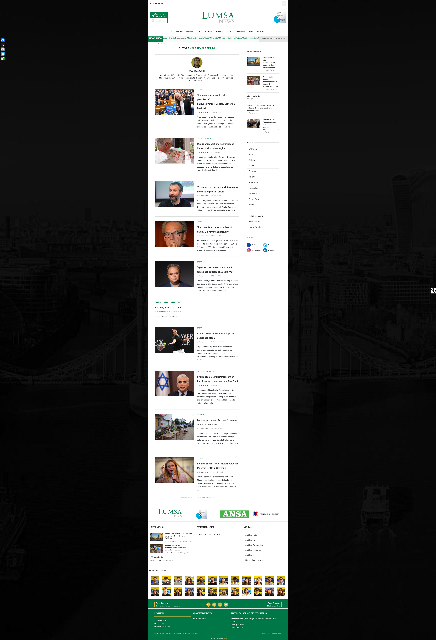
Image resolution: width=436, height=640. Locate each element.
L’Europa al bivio (253, 96)
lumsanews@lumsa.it (162, 626)
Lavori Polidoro (256, 227)
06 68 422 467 (201, 619)
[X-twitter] (220, 605)
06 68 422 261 (159, 623)
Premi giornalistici (237, 625)
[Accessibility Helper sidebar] (433, 290)
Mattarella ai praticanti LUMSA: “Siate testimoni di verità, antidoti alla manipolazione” (262, 108)
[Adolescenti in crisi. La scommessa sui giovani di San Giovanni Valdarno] (253, 61)
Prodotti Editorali (237, 628)
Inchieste (219, 31)
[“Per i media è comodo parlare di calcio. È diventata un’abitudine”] (174, 234)
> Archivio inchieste (252, 555)
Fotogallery (254, 188)
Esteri (199, 31)
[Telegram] (2, 54)
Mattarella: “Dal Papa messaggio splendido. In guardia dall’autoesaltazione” (271, 124)
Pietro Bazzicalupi (173, 541)
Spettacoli (240, 31)
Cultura (230, 31)
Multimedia (260, 31)
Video (251, 204)
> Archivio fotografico (253, 545)
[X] (2, 44)
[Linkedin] (156, 4)
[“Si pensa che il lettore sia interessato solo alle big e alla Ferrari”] (174, 194)
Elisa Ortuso (156, 560)
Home (157, 43)
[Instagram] (214, 605)
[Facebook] (150, 4)
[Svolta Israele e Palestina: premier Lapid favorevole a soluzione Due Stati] (174, 383)
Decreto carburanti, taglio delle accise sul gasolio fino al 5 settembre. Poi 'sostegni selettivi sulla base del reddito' (246, 38)
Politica (179, 31)
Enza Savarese (172, 553)
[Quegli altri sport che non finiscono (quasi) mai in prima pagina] (174, 150)
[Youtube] (159, 4)
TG (250, 210)
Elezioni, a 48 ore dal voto (168, 307)
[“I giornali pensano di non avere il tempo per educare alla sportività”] (174, 274)
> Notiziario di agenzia (253, 560)
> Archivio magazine (252, 550)
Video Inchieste (256, 216)
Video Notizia (255, 221)
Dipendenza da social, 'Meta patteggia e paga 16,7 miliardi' (165, 38)
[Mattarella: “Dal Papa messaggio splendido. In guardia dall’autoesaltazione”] (253, 123)
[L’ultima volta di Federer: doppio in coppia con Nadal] (174, 340)
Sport (250, 31)
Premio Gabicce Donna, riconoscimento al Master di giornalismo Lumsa (270, 81)
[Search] (284, 3)
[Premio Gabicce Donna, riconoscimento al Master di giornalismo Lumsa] (253, 80)
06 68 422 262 (162, 620)
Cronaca (189, 31)
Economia (208, 31)
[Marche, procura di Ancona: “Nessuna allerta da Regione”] (174, 427)
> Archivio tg (249, 540)
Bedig (225, 638)
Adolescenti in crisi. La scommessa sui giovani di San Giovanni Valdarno (270, 62)
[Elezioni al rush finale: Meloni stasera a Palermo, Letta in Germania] (174, 470)
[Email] (162, 4)
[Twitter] (153, 4)
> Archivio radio (250, 535)
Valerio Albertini (197, 71)
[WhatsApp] (2, 58)
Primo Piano (254, 199)
